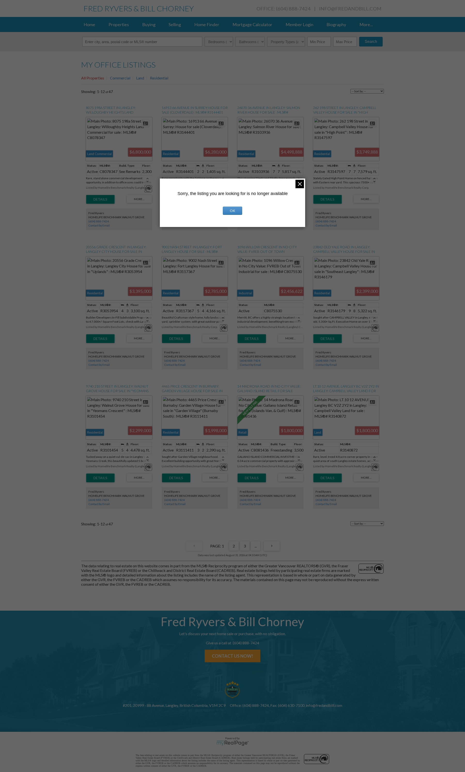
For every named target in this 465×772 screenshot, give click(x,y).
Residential (159, 78)
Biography (336, 24)
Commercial (120, 78)
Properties (118, 24)
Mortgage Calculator (252, 24)
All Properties (92, 78)
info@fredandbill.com (350, 8)
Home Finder (206, 24)
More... (366, 24)
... (256, 546)
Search (371, 41)
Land (140, 78)
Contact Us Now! (232, 656)
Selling (175, 24)
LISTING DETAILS (100, 199)
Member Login (299, 24)
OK (232, 211)
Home (89, 24)
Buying (148, 24)
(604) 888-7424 (98, 221)
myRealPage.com (232, 743)
